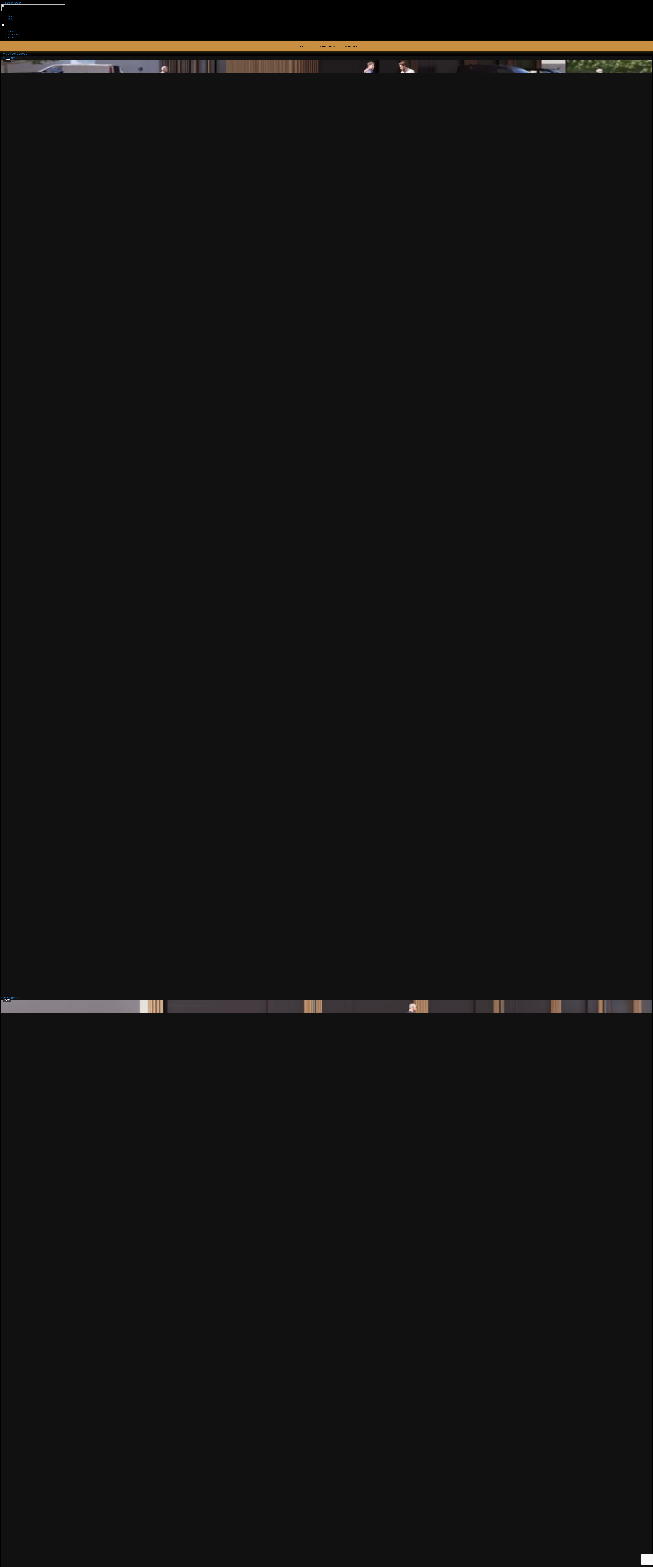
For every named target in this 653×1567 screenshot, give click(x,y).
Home (11, 31)
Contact (12, 37)
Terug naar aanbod (14, 54)
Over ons (350, 46)
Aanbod (301, 46)
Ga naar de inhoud (11, 2)
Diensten (325, 46)
